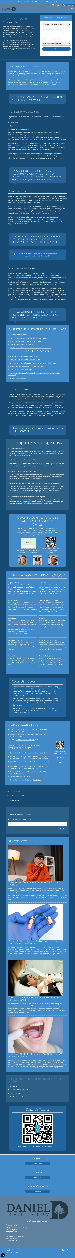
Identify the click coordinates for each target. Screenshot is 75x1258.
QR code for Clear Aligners (15, 795)
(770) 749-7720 (25, 47)
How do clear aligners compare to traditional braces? (28, 338)
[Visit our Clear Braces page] (22, 564)
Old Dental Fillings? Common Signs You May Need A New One (35, 1055)
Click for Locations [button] (37, 1163)
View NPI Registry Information (20, 773)
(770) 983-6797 (11, 1232)
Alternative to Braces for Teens (21, 815)
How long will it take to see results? (22, 345)
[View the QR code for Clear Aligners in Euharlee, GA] (51, 546)
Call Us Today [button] (70, 5)
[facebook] (63, 1250)
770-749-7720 (52, 710)
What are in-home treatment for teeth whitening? (27, 366)
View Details (27, 777)
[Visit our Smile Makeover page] (37, 564)
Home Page (14, 737)
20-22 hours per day (42, 196)
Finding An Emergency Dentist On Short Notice (33, 883)
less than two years (38, 397)
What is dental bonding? (18, 378)
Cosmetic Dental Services (19, 1089)
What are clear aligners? (18, 335)
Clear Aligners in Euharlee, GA (39, 256)
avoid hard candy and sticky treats (45, 137)
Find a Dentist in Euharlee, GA (20, 820)
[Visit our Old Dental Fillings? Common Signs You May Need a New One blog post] (35, 1052)
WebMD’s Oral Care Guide (25, 740)
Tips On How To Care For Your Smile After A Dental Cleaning (35, 998)
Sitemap (15, 1252)
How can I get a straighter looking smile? (24, 356)
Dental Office (15, 1094)
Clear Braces (14, 1086)
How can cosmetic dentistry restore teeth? (25, 360)
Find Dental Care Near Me (19, 1097)
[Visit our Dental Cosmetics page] (53, 564)
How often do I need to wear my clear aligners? (26, 341)
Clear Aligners (21, 791)
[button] (72, 9)
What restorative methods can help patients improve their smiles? (33, 363)
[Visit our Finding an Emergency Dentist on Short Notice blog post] (35, 881)
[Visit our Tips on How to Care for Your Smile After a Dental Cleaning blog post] (35, 996)
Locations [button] (57, 5)
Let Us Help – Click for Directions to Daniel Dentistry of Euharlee (28, 551)
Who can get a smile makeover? (21, 370)
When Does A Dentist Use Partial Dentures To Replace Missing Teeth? (36, 942)
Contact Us (37, 1191)
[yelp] (67, 1250)
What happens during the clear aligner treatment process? (30, 348)
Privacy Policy (9, 1252)
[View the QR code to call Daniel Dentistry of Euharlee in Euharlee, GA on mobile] (37, 1144)
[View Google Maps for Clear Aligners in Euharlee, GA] (28, 549)
